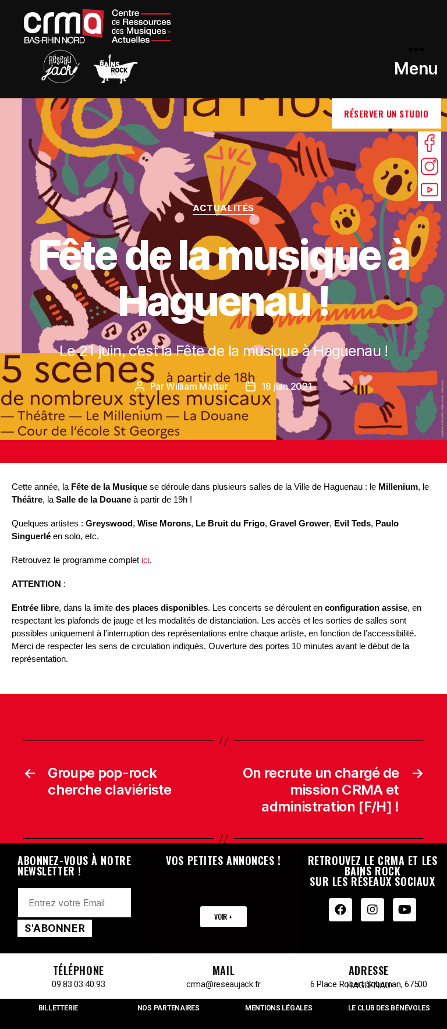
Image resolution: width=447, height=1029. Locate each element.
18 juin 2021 (287, 386)
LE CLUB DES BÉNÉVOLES (389, 1008)
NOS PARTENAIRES (168, 1008)
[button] (223, 916)
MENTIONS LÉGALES (279, 1008)
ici (145, 560)
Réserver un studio (386, 113)
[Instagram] (372, 909)
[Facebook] (340, 909)
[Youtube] (404, 909)
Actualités (223, 208)
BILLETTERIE (58, 1008)
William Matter (197, 386)
